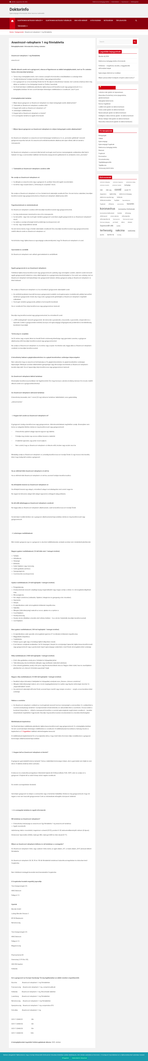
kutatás (119, 213)
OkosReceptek (108, 87)
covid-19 (127, 190)
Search (135, 42)
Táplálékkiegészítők (105, 162)
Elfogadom (65, 1058)
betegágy (127, 185)
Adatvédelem (115, 2)
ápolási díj (110, 235)
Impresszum (125, 2)
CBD (101, 190)
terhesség (106, 230)
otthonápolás (126, 216)
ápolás (102, 234)
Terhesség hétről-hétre (106, 168)
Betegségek (108, 20)
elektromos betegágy (125, 194)
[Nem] (145, 1057)
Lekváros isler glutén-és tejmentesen (111, 92)
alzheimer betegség (105, 182)
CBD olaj (108, 190)
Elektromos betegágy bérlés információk (112, 61)
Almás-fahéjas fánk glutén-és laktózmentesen (114, 119)
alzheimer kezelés (104, 185)
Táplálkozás (121, 20)
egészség (113, 194)
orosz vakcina (114, 216)
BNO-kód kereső (81, 20)
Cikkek (101, 138)
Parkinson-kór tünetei (128, 219)
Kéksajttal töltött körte (106, 101)
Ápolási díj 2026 (104, 56)
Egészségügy (103, 141)
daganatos (103, 194)
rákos (123, 222)
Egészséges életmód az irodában (110, 73)
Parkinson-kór (116, 219)
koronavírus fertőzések (126, 209)
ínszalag (119, 234)
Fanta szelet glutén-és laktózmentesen (111, 110)
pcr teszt (115, 222)
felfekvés (119, 197)
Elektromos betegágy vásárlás (58, 20)
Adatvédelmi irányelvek (79, 1058)
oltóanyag (128, 213)
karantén (130, 204)
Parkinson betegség (105, 222)
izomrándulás (120, 204)
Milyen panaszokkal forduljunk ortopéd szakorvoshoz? (117, 78)
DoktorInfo (19, 9)
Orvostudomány (104, 159)
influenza (111, 204)
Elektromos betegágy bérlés (101, 2)
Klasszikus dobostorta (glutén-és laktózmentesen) (115, 122)
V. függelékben (26, 731)
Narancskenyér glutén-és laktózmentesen (112, 113)
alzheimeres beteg (130, 182)
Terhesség (22, 26)
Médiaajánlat (134, 2)
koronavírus (107, 208)
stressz (130, 222)
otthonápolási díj (105, 219)
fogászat (102, 204)
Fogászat (102, 153)
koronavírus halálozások (107, 213)
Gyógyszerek (95, 20)
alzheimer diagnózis (118, 182)
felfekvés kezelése (105, 200)
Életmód (101, 150)
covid (118, 189)
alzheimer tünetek (116, 185)
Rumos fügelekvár (105, 104)
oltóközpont (103, 216)
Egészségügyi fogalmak (106, 144)
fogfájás (116, 200)
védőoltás (131, 231)
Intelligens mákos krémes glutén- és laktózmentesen (116, 116)
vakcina (120, 230)
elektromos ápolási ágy (107, 197)
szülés (118, 226)
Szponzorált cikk (106, 226)
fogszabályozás (126, 200)
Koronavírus (103, 156)
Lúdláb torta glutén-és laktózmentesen (111, 107)
